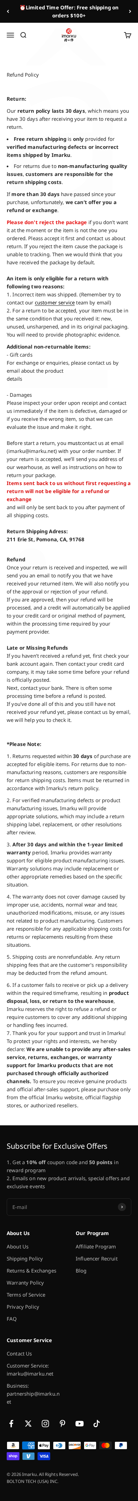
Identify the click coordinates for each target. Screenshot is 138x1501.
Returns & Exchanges (31, 1270)
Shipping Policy (25, 1258)
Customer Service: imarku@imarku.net (30, 1369)
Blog (81, 1270)
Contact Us (19, 1353)
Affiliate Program (96, 1246)
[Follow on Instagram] (45, 1423)
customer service (55, 302)
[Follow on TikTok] (96, 1423)
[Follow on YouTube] (79, 1423)
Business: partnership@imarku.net (33, 1393)
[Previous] (8, 11)
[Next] (130, 11)
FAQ (12, 1318)
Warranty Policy (25, 1282)
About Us (17, 1246)
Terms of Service (26, 1294)
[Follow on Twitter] (28, 1423)
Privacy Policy (23, 1306)
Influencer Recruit (97, 1258)
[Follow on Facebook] (11, 1423)
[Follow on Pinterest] (62, 1423)
